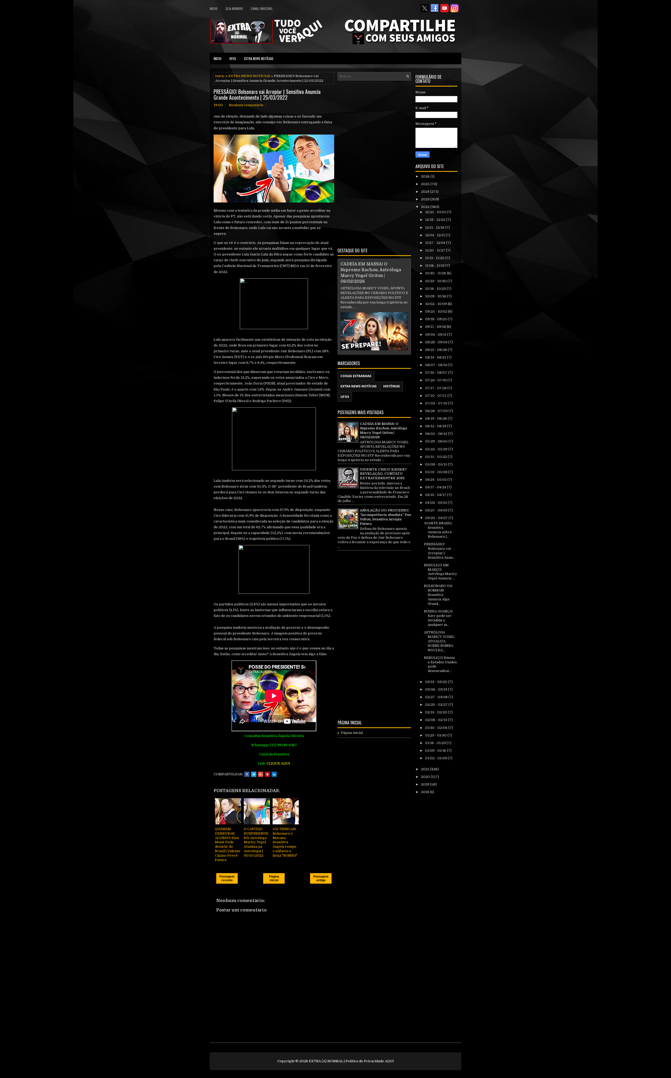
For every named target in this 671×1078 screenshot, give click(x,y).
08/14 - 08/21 (436, 357)
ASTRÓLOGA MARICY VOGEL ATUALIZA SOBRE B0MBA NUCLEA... (439, 641)
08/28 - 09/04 (436, 342)
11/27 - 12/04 (435, 243)
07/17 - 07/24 (436, 388)
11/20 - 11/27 (435, 250)
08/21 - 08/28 (436, 350)
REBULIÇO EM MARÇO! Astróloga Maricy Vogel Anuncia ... (440, 571)
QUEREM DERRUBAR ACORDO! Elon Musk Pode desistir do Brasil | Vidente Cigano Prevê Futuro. (227, 844)
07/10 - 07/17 (436, 396)
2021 (425, 769)
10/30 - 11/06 (436, 273)
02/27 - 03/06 (436, 697)
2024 (425, 192)
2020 (426, 777)
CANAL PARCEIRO (261, 8)
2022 (425, 207)
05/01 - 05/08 (436, 472)
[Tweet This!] (253, 774)
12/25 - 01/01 (436, 212)
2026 (425, 176)
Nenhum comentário (246, 105)
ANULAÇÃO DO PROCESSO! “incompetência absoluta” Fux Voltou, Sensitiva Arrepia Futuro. (385, 517)
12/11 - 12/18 (435, 228)
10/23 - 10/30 (436, 281)
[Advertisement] (374, 163)
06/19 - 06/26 (436, 418)
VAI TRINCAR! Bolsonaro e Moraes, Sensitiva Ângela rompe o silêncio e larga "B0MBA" (285, 842)
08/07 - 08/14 (436, 365)
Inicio (214, 8)
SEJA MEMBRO (234, 8)
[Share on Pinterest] (267, 774)
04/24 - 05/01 (436, 480)
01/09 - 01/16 (436, 751)
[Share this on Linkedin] (274, 774)
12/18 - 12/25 (435, 220)
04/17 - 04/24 (436, 487)
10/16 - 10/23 (436, 289)
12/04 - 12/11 (435, 235)
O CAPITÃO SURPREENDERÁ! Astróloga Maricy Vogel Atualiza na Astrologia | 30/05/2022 (256, 842)
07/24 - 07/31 (436, 380)
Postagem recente (227, 878)
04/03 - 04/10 (436, 503)
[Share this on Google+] (260, 774)
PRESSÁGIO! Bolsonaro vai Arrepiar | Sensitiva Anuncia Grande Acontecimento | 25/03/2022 (267, 94)
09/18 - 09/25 (436, 319)
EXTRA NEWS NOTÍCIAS (258, 58)
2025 (425, 184)
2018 (425, 792)
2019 (425, 784)
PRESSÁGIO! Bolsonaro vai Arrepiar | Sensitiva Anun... (439, 550)
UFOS (232, 58)
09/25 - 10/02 (436, 311)
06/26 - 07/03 (436, 411)
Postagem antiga (320, 878)
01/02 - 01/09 (436, 758)
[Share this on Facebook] (247, 774)
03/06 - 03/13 (436, 689)
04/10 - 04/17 (436, 495)
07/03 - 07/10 (436, 403)
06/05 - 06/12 (436, 434)
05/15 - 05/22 (436, 457)
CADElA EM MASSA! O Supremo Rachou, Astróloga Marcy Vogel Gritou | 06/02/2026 (383, 430)
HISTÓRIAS (391, 386)
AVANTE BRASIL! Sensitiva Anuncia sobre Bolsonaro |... (438, 529)
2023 (425, 199)
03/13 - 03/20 (436, 682)
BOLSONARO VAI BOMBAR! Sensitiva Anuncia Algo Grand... (438, 595)
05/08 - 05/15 (436, 464)
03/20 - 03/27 (436, 518)
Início (220, 76)
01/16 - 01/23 (436, 743)
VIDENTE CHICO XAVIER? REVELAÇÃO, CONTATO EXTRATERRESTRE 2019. (383, 473)
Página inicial (274, 878)
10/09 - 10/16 (436, 296)
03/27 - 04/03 (436, 510)
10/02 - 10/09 (436, 304)
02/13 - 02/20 (436, 712)
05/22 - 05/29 (436, 449)
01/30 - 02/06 (436, 728)
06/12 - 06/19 (436, 426)
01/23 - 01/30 (436, 735)
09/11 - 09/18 (436, 327)
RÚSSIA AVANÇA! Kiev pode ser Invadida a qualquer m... (438, 618)
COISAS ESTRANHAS (355, 376)
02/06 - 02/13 (436, 720)
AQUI (389, 1061)
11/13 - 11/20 (435, 258)
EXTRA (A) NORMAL (326, 1061)
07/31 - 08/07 (436, 373)
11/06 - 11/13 (435, 266)
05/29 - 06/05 (436, 441)
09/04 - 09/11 (436, 335)
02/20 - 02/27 (436, 705)
